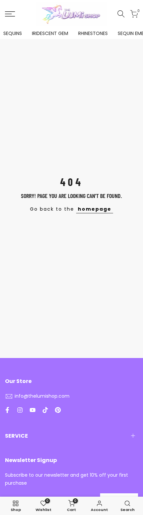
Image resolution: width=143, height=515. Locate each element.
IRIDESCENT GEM (50, 33)
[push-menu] (10, 14)
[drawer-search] (121, 14)
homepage (94, 209)
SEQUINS (12, 33)
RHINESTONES (93, 33)
